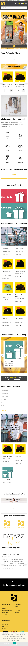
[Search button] (25, 8)
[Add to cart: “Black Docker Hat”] (23, 90)
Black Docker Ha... (20, 84)
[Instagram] (15, 581)
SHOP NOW (17, 379)
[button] (26, 81)
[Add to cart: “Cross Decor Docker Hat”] (11, 90)
